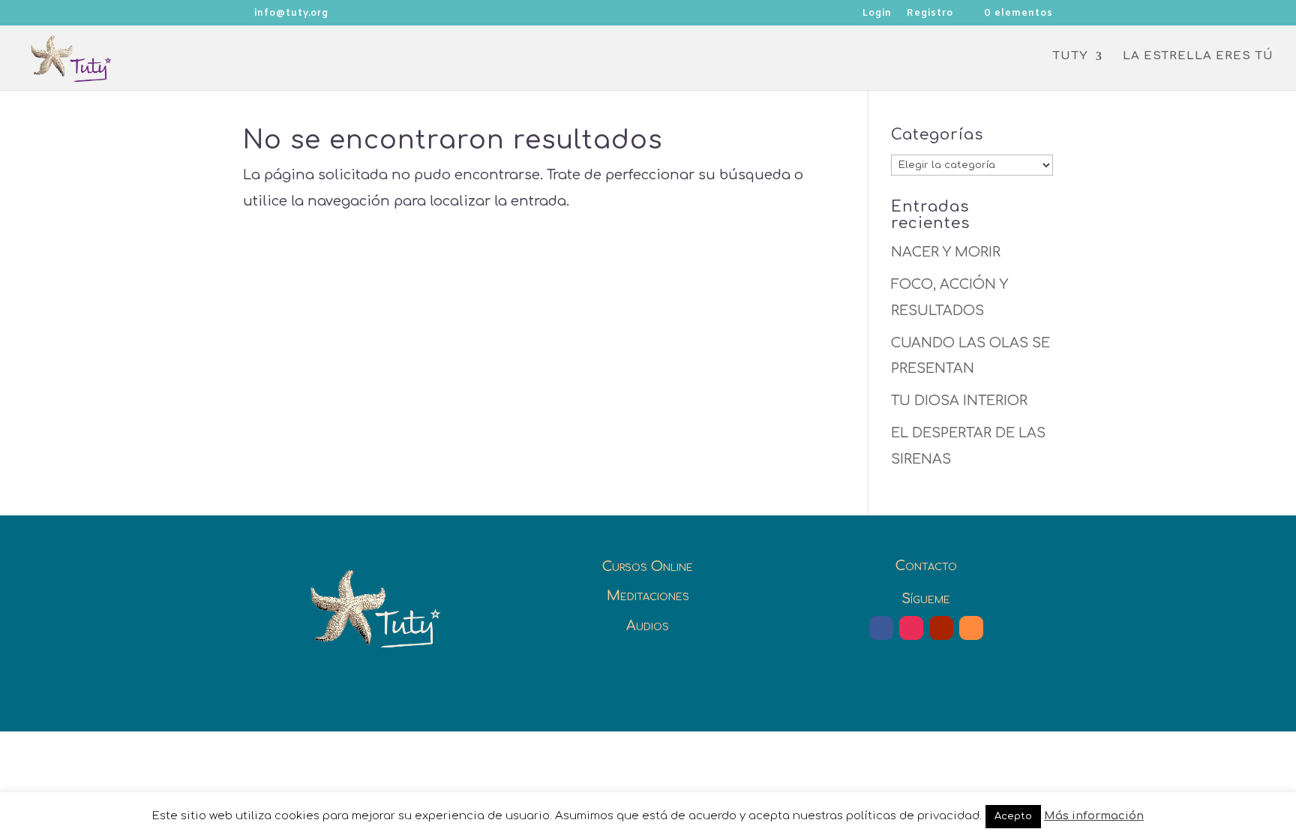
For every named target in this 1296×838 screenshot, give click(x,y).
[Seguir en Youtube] (941, 628)
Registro (930, 14)
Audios (647, 625)
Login (877, 14)
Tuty (1070, 56)
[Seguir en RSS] (971, 628)
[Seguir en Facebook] (881, 628)
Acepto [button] (1013, 816)
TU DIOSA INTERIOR (959, 400)
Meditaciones (648, 595)
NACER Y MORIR (945, 252)
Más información (1094, 815)
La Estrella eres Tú (1198, 56)
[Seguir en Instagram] (911, 628)
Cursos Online (647, 566)
